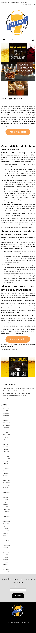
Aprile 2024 (5, 475)
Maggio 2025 (6, 444)
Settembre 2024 (7, 463)
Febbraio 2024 (6, 480)
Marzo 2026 (5, 420)
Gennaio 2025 (6, 454)
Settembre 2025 (6, 434)
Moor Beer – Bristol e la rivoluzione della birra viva (14, 395)
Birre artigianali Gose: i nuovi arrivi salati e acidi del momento (17, 398)
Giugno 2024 (6, 470)
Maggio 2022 (6, 530)
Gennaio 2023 (6, 511)
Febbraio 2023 (6, 509)
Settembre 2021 (6, 550)
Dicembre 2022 (6, 514)
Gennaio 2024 (6, 482)
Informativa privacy (7, 629)
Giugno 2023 (6, 499)
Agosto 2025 (6, 437)
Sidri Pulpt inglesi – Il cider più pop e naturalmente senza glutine (18, 390)
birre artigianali (6, 349)
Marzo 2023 (5, 506)
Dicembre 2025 (6, 427)
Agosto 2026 (6, 408)
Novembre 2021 (6, 545)
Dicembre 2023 (6, 485)
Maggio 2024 (6, 473)
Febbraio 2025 (6, 451)
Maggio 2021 (6, 559)
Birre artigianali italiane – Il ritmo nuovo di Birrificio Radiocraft (17, 393)
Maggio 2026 (6, 415)
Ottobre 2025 (6, 432)
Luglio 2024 (6, 468)
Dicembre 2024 (6, 456)
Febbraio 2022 (6, 538)
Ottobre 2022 (6, 519)
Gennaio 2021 (6, 569)
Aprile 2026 (5, 418)
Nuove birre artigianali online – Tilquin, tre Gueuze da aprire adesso (18, 388)
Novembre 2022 (6, 516)
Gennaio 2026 (6, 425)
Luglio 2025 (5, 439)
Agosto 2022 (6, 523)
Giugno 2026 (6, 413)
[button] (33, 40)
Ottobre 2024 (6, 461)
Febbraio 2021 (6, 567)
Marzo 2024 (6, 478)
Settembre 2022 (6, 521)
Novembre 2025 (6, 430)
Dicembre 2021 (6, 543)
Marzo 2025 (5, 449)
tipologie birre (14, 349)
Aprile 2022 (5, 533)
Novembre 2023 (6, 487)
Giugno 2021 (6, 557)
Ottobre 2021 (6, 547)
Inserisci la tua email (18, 587)
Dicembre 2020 (6, 571)
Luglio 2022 (5, 526)
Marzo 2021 (5, 564)
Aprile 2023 (5, 504)
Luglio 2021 (5, 554)
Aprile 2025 (5, 446)
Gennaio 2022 (6, 540)
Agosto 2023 (6, 495)
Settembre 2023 (6, 492)
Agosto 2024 (6, 466)
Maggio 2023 (6, 502)
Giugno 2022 (6, 528)
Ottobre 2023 (6, 490)
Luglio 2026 (5, 410)
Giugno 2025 (6, 442)
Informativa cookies (22, 629)
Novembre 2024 (7, 458)
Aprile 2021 (5, 562)
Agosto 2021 (6, 552)
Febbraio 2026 (6, 422)
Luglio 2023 (5, 497)
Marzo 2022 (5, 535)
